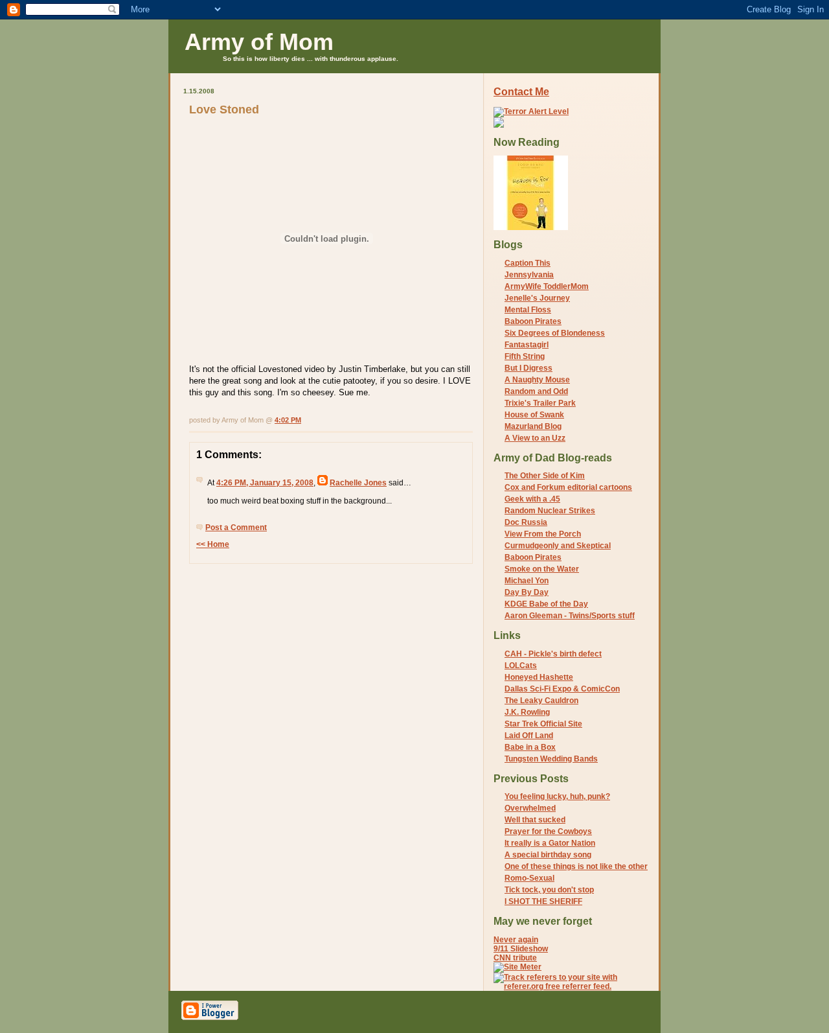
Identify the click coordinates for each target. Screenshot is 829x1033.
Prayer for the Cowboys (548, 831)
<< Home (212, 544)
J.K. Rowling (527, 712)
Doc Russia (526, 522)
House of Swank (534, 414)
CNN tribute (515, 957)
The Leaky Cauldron (541, 700)
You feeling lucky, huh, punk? (557, 796)
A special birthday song (548, 854)
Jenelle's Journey (537, 298)
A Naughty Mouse (537, 379)
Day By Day (527, 592)
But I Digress (528, 368)
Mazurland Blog (533, 426)
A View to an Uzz (535, 438)
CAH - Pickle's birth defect (553, 653)
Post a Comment (236, 527)
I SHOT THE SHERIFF (543, 901)
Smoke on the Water (542, 569)
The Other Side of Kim (545, 475)
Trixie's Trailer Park (540, 403)
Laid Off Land (529, 735)
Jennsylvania (529, 274)
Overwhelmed (530, 808)
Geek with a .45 (532, 499)
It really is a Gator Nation (550, 843)
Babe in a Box (530, 747)
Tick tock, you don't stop (549, 889)
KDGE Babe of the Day (546, 604)
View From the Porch (543, 534)
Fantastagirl (527, 344)
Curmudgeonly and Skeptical (558, 545)
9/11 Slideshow (521, 948)
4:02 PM (288, 420)
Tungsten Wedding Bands (551, 758)
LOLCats (521, 665)
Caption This (528, 263)
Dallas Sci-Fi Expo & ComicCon (562, 688)
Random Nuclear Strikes (550, 510)
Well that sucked (535, 819)
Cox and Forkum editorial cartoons (568, 487)
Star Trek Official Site (543, 723)
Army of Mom (259, 42)
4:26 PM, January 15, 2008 (264, 482)
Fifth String (525, 356)
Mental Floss (528, 309)
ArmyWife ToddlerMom (547, 286)
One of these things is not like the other (576, 866)
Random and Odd (536, 391)
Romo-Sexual (529, 878)
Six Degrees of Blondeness (555, 333)
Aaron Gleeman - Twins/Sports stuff (570, 615)
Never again (516, 939)
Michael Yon (527, 580)
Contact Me (521, 91)
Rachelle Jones (358, 482)
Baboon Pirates (533, 321)
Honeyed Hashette (539, 677)
